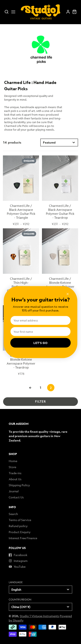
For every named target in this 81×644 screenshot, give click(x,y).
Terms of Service (20, 520)
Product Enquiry (20, 532)
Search (13, 514)
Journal (14, 491)
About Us (15, 479)
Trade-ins (15, 473)
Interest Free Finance (23, 538)
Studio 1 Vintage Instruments (39, 616)
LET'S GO (40, 343)
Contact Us (16, 497)
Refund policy (18, 526)
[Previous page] (30, 387)
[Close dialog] (67, 293)
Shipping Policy (19, 485)
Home (13, 461)
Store (12, 467)
